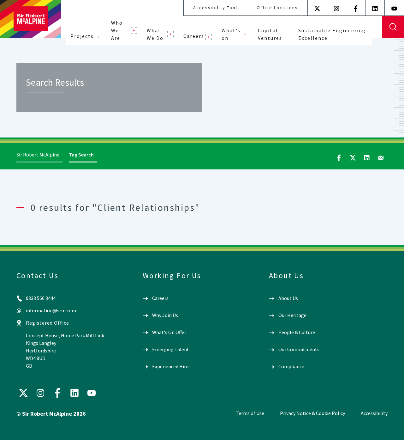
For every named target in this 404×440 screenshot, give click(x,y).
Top (390, 430)
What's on (231, 34)
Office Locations (277, 7)
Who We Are (117, 30)
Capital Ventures (270, 34)
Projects (82, 36)
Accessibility (374, 413)
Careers (193, 36)
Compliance (291, 366)
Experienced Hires (171, 366)
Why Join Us (165, 315)
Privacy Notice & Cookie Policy (312, 413)
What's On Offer (169, 332)
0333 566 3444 (41, 298)
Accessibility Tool (215, 7)
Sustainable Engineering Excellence (332, 34)
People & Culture (296, 332)
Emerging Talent (170, 349)
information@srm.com (51, 310)
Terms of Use (250, 413)
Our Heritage (292, 315)
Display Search (393, 27)
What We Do (155, 34)
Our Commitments (298, 349)
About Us (288, 298)
